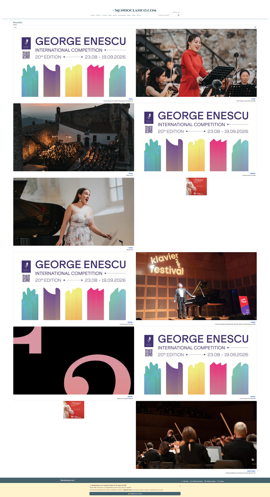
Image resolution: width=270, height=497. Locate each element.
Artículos (104, 15)
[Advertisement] (135, 3)
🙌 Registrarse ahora (135, 493)
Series (110, 15)
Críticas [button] (98, 15)
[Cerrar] (180, 486)
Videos (134, 15)
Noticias (115, 15)
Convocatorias (122, 15)
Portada (93, 15)
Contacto (221, 481)
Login (179, 12)
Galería (129, 15)
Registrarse (175, 12)
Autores (139, 15)
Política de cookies (211, 481)
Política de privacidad (197, 481)
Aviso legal (186, 481)
